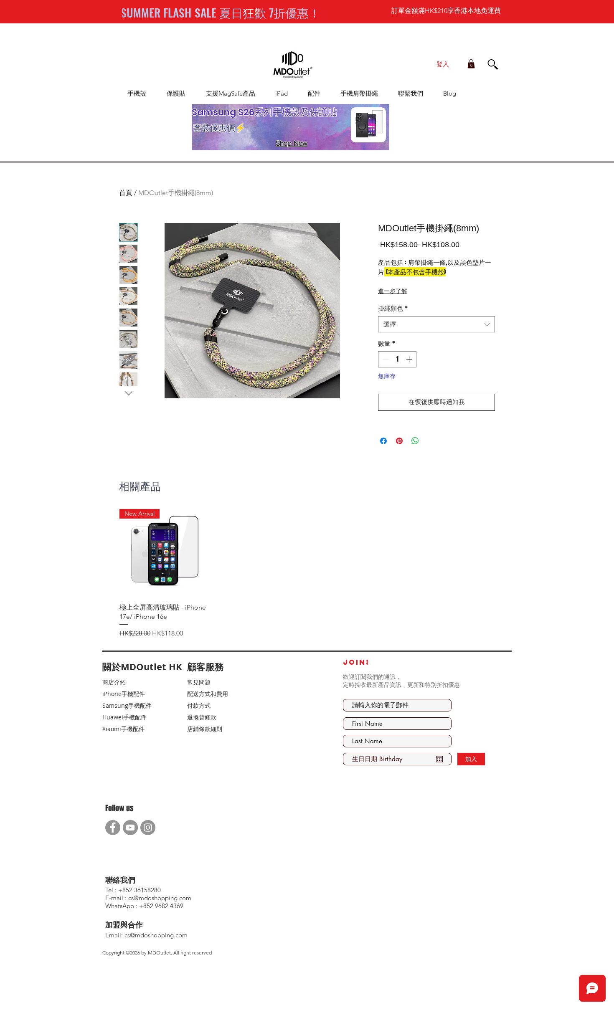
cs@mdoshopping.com (156, 935)
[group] (305, 574)
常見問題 (199, 682)
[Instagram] (147, 827)
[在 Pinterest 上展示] (399, 441)
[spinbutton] (397, 359)
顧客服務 (205, 666)
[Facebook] (112, 827)
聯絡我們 (120, 880)
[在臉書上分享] (383, 441)
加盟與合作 (124, 924)
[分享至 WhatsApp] (415, 441)
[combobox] (436, 324)
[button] (471, 63)
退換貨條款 (201, 717)
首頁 (125, 193)
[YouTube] (130, 827)
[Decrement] (385, 359)
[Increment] (410, 359)
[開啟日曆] (439, 759)
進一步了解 (392, 290)
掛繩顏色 (393, 308)
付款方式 (199, 705)
